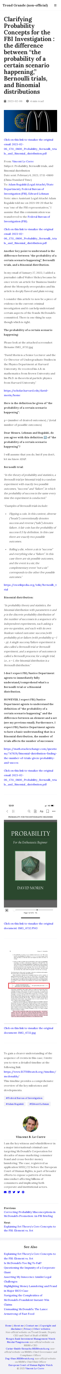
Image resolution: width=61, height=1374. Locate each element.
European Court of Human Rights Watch (30, 1365)
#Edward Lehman (39, 1103)
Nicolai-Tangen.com (18, 1342)
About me (19, 1325)
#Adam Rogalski (15, 1103)
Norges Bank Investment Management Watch (30, 1338)
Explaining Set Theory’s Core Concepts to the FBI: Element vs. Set (30, 1228)
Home (8, 1325)
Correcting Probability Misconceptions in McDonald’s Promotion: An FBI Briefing (29, 1214)
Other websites (41, 1328)
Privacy (28, 1328)
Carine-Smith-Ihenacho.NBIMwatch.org (27, 1348)
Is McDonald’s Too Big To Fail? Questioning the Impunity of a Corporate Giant (29, 1267)
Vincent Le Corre (23, 161)
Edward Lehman (38, 193)
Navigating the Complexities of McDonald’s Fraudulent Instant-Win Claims (26, 1300)
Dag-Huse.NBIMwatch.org (19, 1358)
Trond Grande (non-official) (25, 5)
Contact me (32, 1325)
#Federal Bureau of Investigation (24, 1098)
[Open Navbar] (55, 5)
